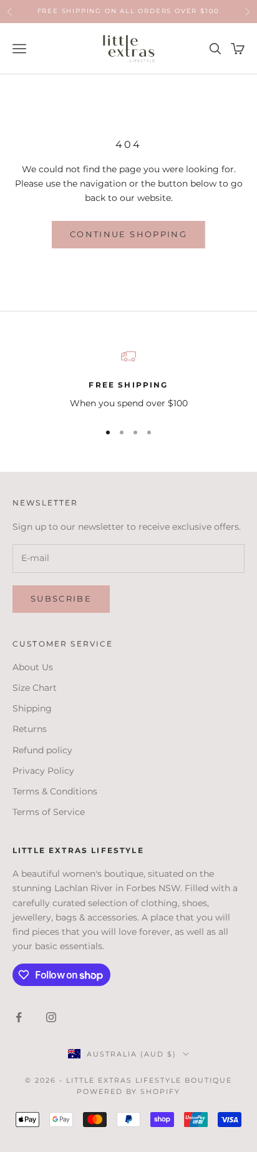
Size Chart (34, 687)
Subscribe (61, 598)
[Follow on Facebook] (18, 1017)
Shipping (32, 708)
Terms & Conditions (54, 791)
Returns (29, 729)
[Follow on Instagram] (51, 1017)
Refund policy (42, 750)
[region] (128, 380)
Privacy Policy (43, 770)
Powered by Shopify (129, 1091)
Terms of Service (48, 812)
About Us (32, 667)
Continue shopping (128, 234)
